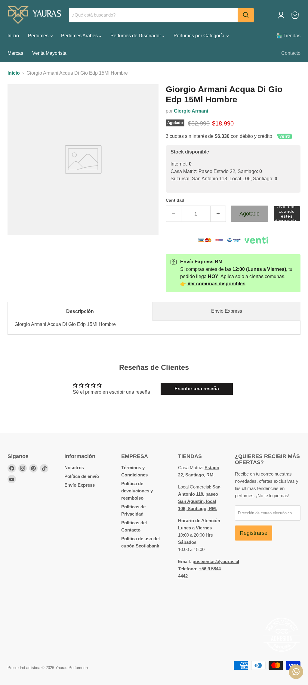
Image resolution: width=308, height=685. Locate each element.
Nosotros (74, 467)
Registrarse (253, 533)
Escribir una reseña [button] (196, 388)
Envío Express (226, 311)
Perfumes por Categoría (200, 35)
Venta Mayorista (49, 53)
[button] (286, 214)
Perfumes (39, 35)
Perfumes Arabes (80, 35)
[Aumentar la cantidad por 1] (218, 214)
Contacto (290, 53)
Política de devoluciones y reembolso (137, 491)
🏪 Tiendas (288, 35)
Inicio (13, 35)
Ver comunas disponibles (216, 283)
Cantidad (175, 200)
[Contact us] (296, 672)
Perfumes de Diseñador (136, 35)
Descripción (80, 311)
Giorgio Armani (191, 110)
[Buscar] (246, 15)
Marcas (15, 53)
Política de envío (81, 476)
